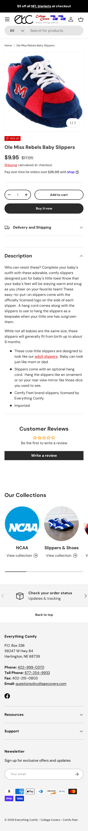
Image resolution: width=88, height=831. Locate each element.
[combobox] (44, 30)
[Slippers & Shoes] (61, 523)
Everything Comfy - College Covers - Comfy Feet (46, 820)
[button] (81, 19)
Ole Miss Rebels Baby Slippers (35, 45)
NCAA (22, 548)
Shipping (11, 165)
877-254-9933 (37, 672)
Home (8, 45)
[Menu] (7, 19)
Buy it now (44, 208)
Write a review (44, 455)
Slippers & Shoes (61, 548)
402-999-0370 (31, 667)
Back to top (44, 615)
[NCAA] (22, 523)
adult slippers (46, 356)
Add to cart (59, 195)
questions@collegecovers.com (41, 683)
